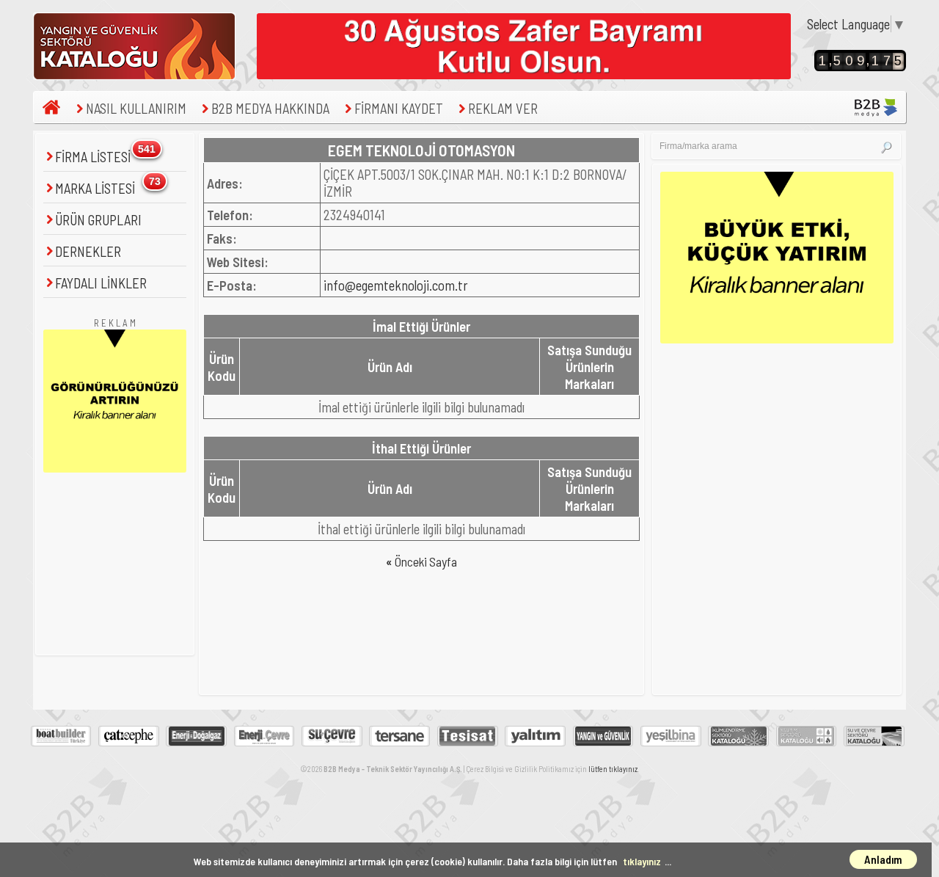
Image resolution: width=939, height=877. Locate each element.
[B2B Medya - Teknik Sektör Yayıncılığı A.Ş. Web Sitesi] (877, 98)
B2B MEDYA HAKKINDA (270, 108)
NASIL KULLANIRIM (136, 108)
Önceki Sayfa (421, 561)
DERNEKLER (88, 251)
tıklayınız (642, 861)
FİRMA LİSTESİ (94, 156)
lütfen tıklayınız (612, 769)
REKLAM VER (503, 108)
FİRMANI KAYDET (398, 108)
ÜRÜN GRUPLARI (98, 219)
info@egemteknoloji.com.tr (396, 285)
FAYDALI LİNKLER (101, 282)
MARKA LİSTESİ (96, 188)
